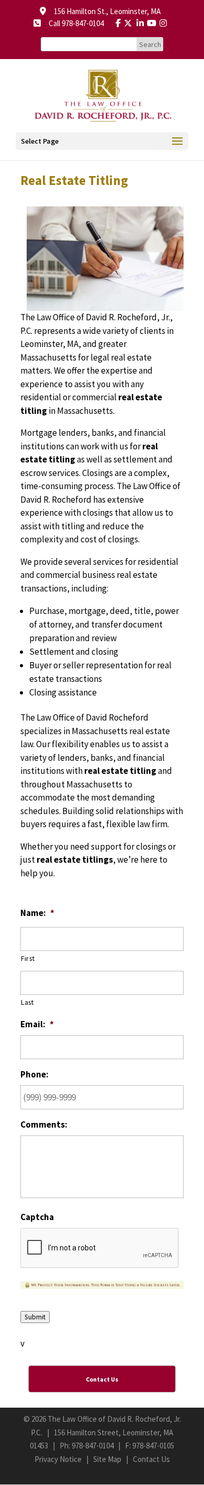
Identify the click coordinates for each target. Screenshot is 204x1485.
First (28, 958)
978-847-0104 (93, 1446)
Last (27, 1002)
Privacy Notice (58, 1459)
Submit (35, 1317)
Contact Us (151, 1459)
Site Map (107, 1459)
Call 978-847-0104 (73, 23)
